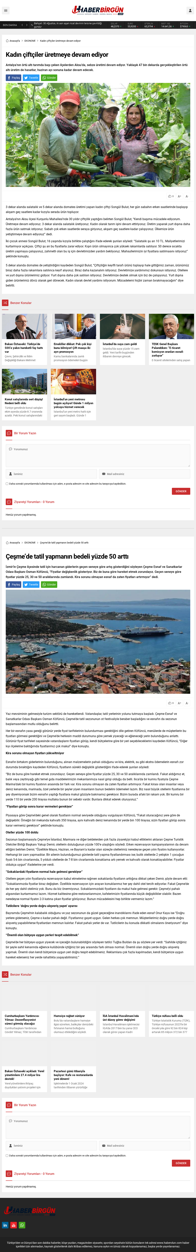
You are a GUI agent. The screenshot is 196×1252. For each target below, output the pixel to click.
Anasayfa (15, 40)
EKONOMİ (29, 40)
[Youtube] (13, 1225)
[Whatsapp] (22, 1225)
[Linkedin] (5, 1225)
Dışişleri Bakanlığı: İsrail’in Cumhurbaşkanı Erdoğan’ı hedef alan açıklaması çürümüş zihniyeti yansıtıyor (67, 24)
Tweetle (33, 77)
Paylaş (16, 77)
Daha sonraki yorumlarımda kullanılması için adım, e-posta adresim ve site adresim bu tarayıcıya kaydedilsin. (67, 483)
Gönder (51, 77)
